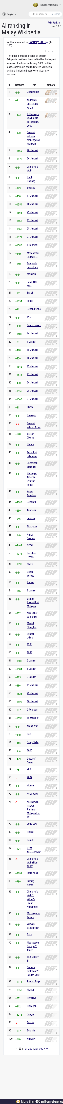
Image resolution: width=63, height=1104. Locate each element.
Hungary (31, 1038)
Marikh (30, 989)
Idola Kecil (32, 872)
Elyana (30, 407)
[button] (45, 51)
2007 (29, 750)
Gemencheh (33, 91)
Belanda (31, 187)
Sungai (30, 1014)
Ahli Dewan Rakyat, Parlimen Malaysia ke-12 (33, 809)
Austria (30, 1022)
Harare (30, 444)
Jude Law (32, 823)
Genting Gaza (34, 309)
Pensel (30, 582)
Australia (31, 510)
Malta (30, 563)
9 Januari (31, 677)
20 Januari (32, 150)
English (10, 14)
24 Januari (32, 382)
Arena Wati (32, 726)
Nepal (30, 545)
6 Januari (31, 668)
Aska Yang (32, 793)
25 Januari (32, 228)
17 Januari (32, 195)
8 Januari (31, 590)
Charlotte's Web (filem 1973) (32, 862)
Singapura (32, 526)
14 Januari (32, 333)
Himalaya (31, 997)
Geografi (31, 502)
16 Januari (32, 358)
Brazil (30, 292)
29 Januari (32, 693)
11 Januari (32, 685)
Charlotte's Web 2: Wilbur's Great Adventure (32, 899)
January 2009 (37, 42)
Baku (29, 934)
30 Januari (32, 701)
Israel (30, 300)
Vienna (30, 785)
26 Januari (32, 158)
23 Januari (32, 220)
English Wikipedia (49, 4)
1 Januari (31, 341)
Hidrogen (31, 1006)
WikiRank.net (54, 22)
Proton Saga (33, 981)
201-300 (38, 1048)
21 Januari (32, 374)
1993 (29, 652)
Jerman (31, 518)
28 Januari (32, 390)
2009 (29, 777)
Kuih (29, 734)
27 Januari (32, 236)
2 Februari (32, 709)
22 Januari (32, 212)
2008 (29, 769)
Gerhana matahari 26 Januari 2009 (33, 971)
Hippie (30, 831)
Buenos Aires (34, 325)
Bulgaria (31, 1030)
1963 (29, 317)
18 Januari (32, 204)
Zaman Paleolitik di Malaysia (33, 602)
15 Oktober (33, 717)
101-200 (27, 1048)
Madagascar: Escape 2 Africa (33, 946)
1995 (29, 644)
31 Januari (32, 398)
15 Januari (32, 349)
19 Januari (32, 366)
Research (55, 14)
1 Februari (32, 245)
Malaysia (31, 274)
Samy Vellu (32, 742)
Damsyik (31, 415)
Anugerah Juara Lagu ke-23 (32, 103)
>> (47, 1048)
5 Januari (31, 660)
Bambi (30, 840)
